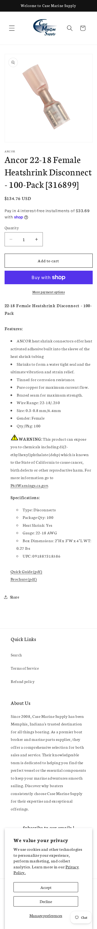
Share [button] (14, 597)
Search (16, 655)
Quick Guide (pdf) (26, 571)
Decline (46, 901)
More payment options (48, 291)
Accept (45, 887)
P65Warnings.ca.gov (29, 485)
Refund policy (23, 681)
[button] (11, 28)
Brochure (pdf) (24, 579)
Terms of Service (25, 668)
